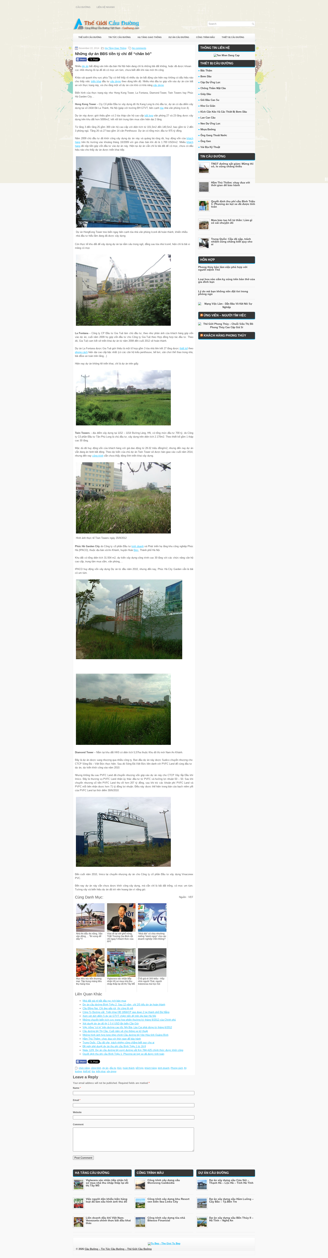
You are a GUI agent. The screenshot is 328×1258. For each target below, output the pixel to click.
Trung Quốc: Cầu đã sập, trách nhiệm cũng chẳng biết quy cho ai (118, 1042)
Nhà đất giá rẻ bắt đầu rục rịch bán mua (104, 1000)
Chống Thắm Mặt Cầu (213, 88)
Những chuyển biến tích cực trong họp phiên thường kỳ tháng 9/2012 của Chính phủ (129, 1019)
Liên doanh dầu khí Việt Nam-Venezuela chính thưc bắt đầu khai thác (108, 1220)
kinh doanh (138, 546)
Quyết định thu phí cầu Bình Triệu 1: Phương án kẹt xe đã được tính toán (123, 1054)
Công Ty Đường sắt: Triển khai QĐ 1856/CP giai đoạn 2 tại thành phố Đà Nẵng (126, 1012)
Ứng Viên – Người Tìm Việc (225, 315)
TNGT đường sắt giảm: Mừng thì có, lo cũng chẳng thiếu (232, 165)
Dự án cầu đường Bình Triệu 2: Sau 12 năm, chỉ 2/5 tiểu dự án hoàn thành (124, 1004)
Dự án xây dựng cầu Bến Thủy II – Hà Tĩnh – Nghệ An (231, 1219)
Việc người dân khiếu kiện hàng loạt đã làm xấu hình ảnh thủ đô (106, 1200)
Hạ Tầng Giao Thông (150, 37)
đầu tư (113, 1068)
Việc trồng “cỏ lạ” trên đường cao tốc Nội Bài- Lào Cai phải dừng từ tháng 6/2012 (127, 1027)
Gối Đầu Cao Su (209, 100)
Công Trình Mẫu (205, 37)
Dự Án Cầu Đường (179, 37)
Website (77, 1112)
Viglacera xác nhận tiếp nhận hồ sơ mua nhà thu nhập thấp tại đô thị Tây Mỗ (107, 1183)
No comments (139, 48)
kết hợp (149, 115)
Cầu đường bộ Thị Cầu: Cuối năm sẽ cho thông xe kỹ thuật (115, 1031)
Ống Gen (205, 141)
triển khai (96, 81)
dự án (85, 66)
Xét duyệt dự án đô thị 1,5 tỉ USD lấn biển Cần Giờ (111, 1023)
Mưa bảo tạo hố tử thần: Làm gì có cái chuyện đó (231, 221)
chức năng (84, 1068)
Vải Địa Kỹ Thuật (210, 147)
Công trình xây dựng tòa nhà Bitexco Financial (166, 1219)
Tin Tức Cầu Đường (119, 37)
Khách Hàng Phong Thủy (225, 335)
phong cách (81, 352)
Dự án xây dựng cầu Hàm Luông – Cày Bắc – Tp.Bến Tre (231, 1200)
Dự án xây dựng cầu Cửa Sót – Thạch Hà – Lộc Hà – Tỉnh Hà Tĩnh (231, 1181)
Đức (136, 550)
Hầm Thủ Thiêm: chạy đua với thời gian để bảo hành (112, 1038)
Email (76, 1100)
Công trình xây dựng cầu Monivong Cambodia (163, 1181)
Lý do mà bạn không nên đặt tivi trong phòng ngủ (223, 293)
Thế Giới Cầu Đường (90, 37)
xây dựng (115, 81)
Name (77, 1088)
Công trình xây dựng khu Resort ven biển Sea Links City (168, 1200)
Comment (78, 1124)
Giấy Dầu (205, 94)
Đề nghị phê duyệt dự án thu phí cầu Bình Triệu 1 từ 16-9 (114, 1046)
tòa (161, 108)
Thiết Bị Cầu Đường (233, 37)
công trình (97, 455)
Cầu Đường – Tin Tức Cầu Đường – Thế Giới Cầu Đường (118, 1249)
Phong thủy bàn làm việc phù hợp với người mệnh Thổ (222, 268)
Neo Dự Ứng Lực (210, 123)
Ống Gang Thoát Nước (213, 135)
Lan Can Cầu (207, 117)
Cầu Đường (83, 7)
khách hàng (151, 1068)
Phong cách (177, 1068)
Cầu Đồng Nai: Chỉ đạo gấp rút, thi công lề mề (108, 1008)
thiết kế (184, 348)
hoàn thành (129, 1068)
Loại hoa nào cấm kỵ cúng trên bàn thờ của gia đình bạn (226, 280)
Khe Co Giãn (207, 105)
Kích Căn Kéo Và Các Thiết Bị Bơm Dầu (223, 111)
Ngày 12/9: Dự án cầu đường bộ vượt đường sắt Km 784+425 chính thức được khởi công (133, 1050)
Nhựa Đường (208, 129)
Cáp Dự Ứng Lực (210, 82)
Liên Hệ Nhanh (106, 7)
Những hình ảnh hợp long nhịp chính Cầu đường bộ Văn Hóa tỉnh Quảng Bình (125, 1035)
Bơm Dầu (205, 76)
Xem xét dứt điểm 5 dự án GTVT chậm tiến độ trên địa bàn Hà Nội (119, 1016)
